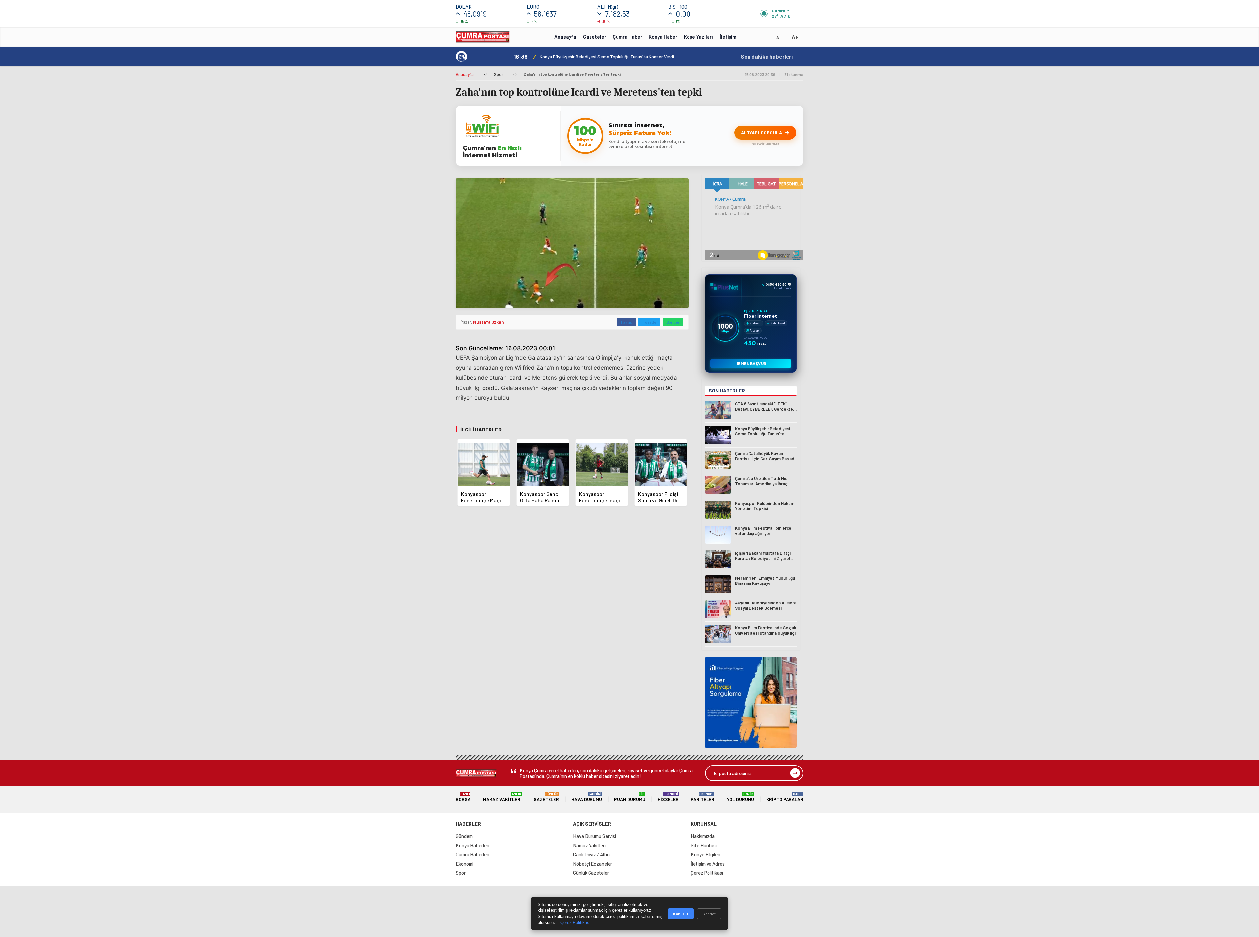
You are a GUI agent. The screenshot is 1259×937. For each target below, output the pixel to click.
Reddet (709, 913)
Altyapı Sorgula (761, 132)
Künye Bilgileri (705, 854)
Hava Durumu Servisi (594, 836)
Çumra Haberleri (472, 854)
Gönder (673, 322)
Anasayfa (565, 37)
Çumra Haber (627, 37)
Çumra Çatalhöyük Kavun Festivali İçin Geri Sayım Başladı (596, 56)
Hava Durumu (586, 797)
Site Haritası (704, 845)
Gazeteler (594, 37)
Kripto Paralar (784, 797)
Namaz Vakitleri (502, 797)
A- (778, 37)
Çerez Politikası (707, 873)
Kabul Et (681, 913)
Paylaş (626, 322)
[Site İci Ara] (754, 39)
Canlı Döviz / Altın (591, 854)
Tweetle (649, 322)
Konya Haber (663, 37)
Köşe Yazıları (698, 37)
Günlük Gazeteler (591, 873)
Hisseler (668, 797)
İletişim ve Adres (708, 864)
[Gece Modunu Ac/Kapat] (765, 39)
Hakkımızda (703, 836)
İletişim (728, 37)
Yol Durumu (740, 797)
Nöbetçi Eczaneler (592, 864)
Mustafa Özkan (488, 322)
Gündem (464, 836)
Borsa (463, 797)
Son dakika (767, 56)
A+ (795, 37)
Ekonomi (464, 864)
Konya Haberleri (472, 845)
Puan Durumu (629, 797)
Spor (498, 74)
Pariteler (702, 797)
